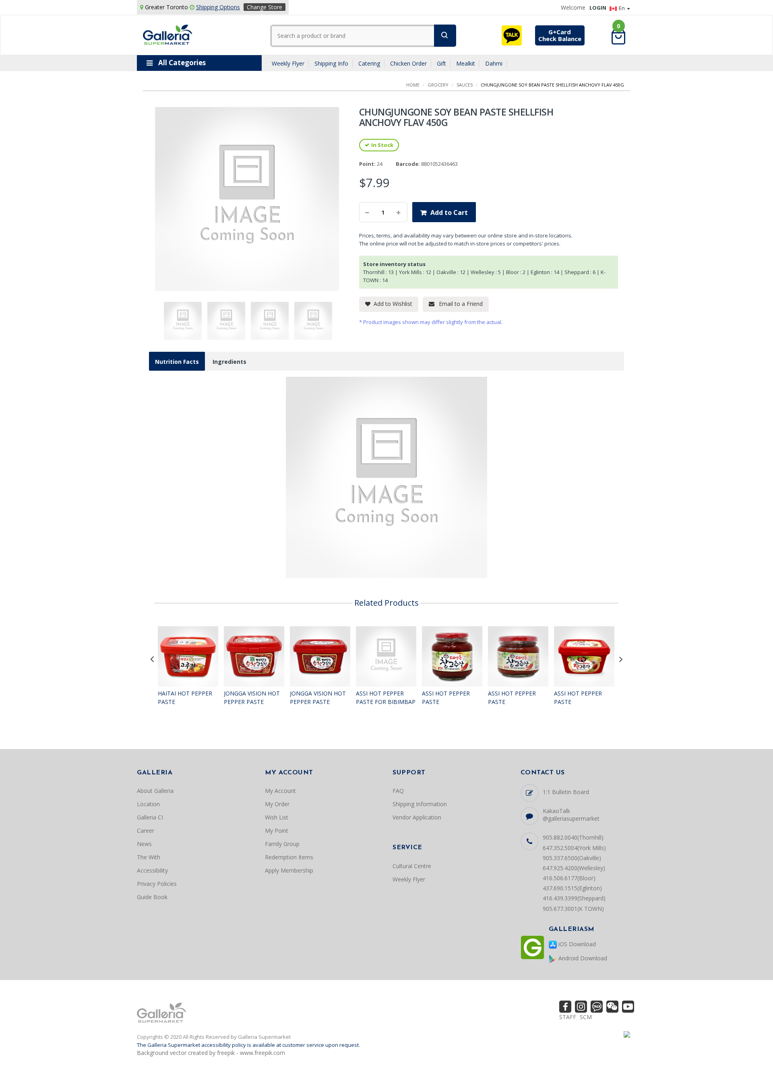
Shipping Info (331, 63)
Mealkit (465, 63)
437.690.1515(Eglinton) (572, 888)
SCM (586, 1017)
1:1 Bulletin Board (566, 792)
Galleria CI (150, 817)
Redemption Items (289, 857)
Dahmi (493, 63)
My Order (277, 804)
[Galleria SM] (167, 34)
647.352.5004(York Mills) (574, 848)
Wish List (276, 817)
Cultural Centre (412, 866)
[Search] (445, 36)
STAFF (567, 1017)
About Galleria (155, 791)
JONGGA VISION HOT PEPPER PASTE (252, 697)
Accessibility (152, 870)
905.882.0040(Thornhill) (573, 837)
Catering (369, 63)
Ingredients (229, 361)
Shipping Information (420, 804)
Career (145, 830)
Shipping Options (218, 7)
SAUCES (465, 85)
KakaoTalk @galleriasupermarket (571, 814)
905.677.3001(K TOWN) (573, 908)
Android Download (582, 958)
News (144, 844)
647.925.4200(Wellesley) (574, 868)
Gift (441, 63)
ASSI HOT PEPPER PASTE (446, 697)
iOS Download (576, 944)
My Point (276, 830)
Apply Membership (289, 870)
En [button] (622, 8)
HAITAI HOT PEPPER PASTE (185, 697)
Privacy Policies (157, 883)
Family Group (282, 844)
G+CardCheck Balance (559, 35)
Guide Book (152, 897)
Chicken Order (408, 63)
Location (148, 804)
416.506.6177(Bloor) (569, 878)
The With (148, 857)
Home (413, 85)
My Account (280, 791)
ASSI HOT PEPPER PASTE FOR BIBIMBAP (385, 697)
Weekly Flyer (288, 63)
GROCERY (438, 85)
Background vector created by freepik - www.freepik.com (211, 1053)
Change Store (264, 7)
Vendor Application (417, 817)
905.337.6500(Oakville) (572, 858)
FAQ (398, 791)
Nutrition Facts (177, 361)
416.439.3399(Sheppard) (574, 898)
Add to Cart (449, 212)
